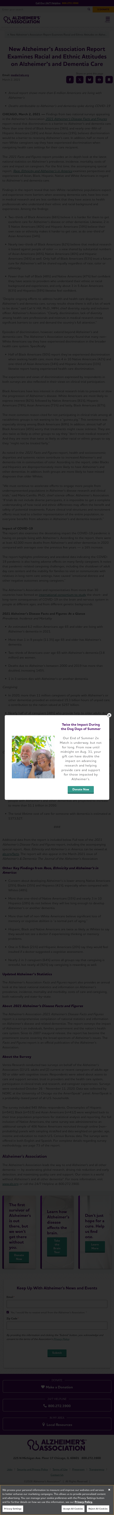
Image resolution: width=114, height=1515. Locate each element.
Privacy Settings (13, 1508)
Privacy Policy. (84, 1501)
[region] (57, 1500)
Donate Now (80, 789)
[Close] (109, 1489)
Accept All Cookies (73, 1508)
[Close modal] (109, 715)
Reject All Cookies (98, 1508)
